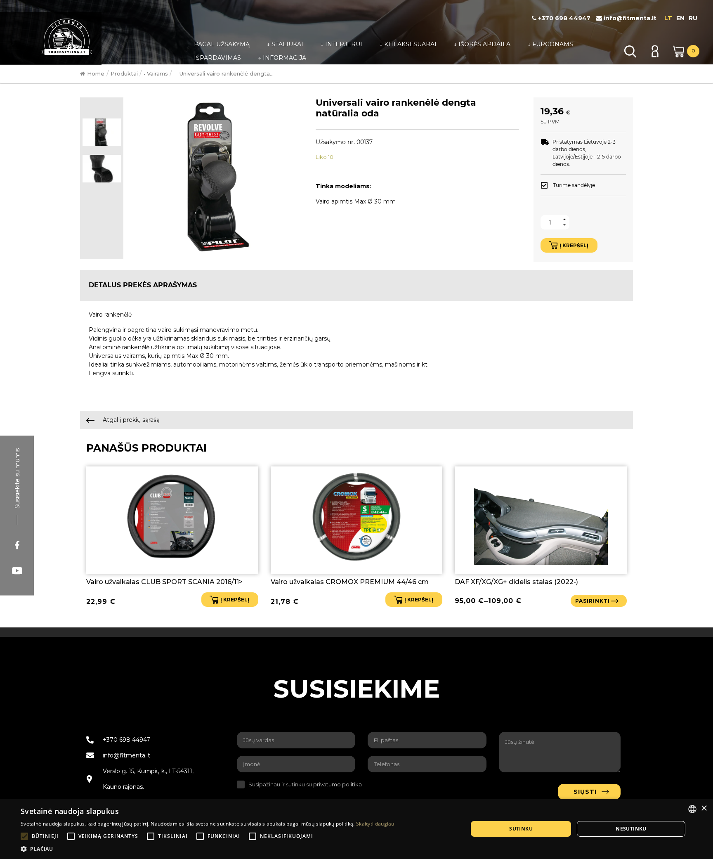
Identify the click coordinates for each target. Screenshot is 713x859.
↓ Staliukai (285, 44)
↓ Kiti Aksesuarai (408, 44)
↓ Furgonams (550, 44)
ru (693, 18)
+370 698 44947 (563, 18)
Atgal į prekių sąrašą (130, 420)
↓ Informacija (282, 58)
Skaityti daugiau (375, 823)
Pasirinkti (592, 601)
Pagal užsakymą (222, 44)
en (680, 18)
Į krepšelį (574, 245)
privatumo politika (337, 784)
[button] (207, 849)
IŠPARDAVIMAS (217, 58)
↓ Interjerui (341, 44)
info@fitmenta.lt (629, 18)
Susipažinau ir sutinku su (305, 784)
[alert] (356, 829)
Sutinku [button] (521, 828)
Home (95, 73)
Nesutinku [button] (631, 828)
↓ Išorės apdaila (481, 44)
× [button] (704, 808)
